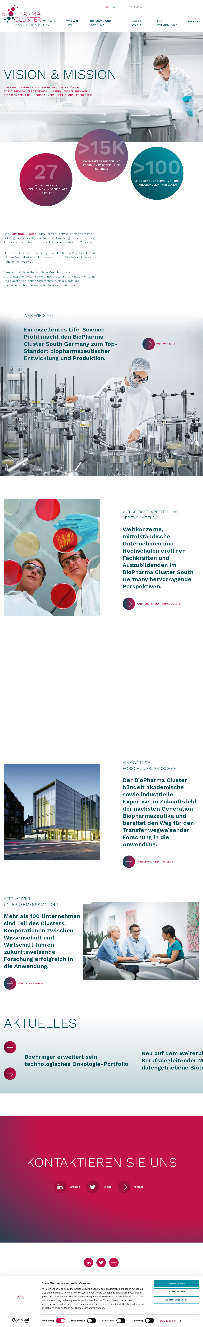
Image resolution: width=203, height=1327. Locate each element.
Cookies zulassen (176, 1284)
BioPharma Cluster (23, 233)
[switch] (91, 1320)
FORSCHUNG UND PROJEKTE (129, 862)
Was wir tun (72, 22)
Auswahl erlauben (176, 1292)
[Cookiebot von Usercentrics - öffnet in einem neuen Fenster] (20, 1320)
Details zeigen (168, 1320)
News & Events (136, 22)
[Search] (131, 7)
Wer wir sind (49, 22)
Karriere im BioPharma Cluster (129, 604)
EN (113, 6)
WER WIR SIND (148, 344)
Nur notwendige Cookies (176, 1300)
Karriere (193, 21)
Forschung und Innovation (99, 22)
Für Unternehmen (167, 22)
